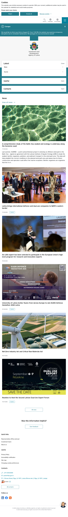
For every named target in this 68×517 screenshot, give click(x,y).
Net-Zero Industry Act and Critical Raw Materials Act (22, 351)
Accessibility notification (8, 457)
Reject (10, 14)
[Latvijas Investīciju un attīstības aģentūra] (10, 20)
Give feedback (34, 426)
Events (12, 212)
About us (4, 444)
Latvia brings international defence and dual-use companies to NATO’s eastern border (32, 207)
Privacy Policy (5, 454)
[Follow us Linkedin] (2, 498)
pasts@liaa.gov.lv (9, 475)
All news (34, 410)
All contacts (10, 487)
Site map (3, 460)
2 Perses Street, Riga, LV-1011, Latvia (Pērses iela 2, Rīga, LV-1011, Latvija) (25, 478)
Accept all (29, 14)
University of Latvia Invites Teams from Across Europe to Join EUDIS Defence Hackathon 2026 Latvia (32, 304)
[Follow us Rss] (10, 498)
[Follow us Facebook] (6, 498)
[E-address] (4, 481)
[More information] (10, 481)
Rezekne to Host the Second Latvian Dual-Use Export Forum (25, 398)
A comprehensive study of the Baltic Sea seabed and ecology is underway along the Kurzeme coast (33, 145)
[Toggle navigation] (65, 20)
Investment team (6, 442)
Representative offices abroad (10, 439)
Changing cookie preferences (10, 463)
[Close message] (65, 26)
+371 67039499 (8, 473)
